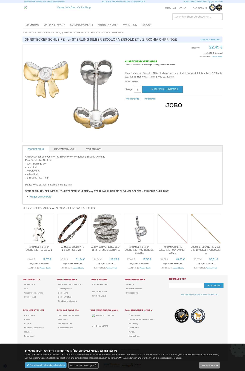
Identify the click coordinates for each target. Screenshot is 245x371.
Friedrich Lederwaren (34, 327)
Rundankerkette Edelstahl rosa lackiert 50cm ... (172, 249)
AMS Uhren (29, 315)
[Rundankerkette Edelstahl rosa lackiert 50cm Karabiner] (173, 229)
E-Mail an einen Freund (162, 99)
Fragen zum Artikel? (40, 196)
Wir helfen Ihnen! (100, 284)
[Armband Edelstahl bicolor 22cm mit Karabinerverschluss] (73, 229)
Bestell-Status (64, 297)
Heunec (28, 332)
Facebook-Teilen (169, 99)
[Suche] (219, 16)
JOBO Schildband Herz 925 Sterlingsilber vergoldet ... (206, 249)
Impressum (29, 284)
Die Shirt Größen (99, 291)
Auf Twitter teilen (176, 99)
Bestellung (63, 293)
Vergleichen (150, 98)
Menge (128, 89)
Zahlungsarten (65, 289)
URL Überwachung (101, 331)
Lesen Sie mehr (208, 365)
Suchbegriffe (132, 293)
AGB (26, 289)
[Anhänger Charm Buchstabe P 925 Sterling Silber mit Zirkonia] (139, 229)
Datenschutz (30, 297)
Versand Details (217, 57)
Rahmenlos (29, 336)
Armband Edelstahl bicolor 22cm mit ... (72, 248)
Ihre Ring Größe (99, 296)
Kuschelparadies (65, 327)
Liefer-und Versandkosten (70, 284)
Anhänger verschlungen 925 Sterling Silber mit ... (105, 248)
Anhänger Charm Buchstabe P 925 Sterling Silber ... (139, 249)
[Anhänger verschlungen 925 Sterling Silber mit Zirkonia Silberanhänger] (106, 229)
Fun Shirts (63, 319)
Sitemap (130, 284)
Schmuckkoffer (65, 323)
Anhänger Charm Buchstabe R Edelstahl (39, 248)
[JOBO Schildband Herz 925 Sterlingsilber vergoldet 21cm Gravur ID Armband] (206, 229)
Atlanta (27, 319)
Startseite (28, 32)
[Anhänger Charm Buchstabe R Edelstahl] (39, 229)
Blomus (27, 323)
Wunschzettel (133, 98)
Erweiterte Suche (134, 289)
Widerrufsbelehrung (33, 293)
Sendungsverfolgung (67, 301)
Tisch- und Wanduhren (68, 315)
